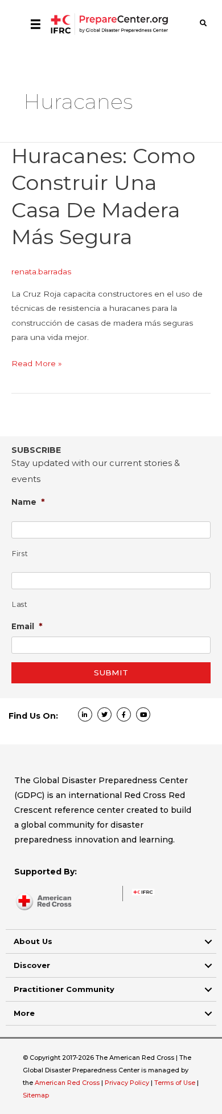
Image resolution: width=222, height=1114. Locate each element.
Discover (32, 965)
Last (20, 604)
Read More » (36, 364)
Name (28, 501)
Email (27, 626)
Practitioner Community (64, 989)
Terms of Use (174, 1083)
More (24, 1013)
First (20, 553)
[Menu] (35, 24)
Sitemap (36, 1095)
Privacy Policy (128, 1083)
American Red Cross (68, 1083)
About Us (33, 941)
